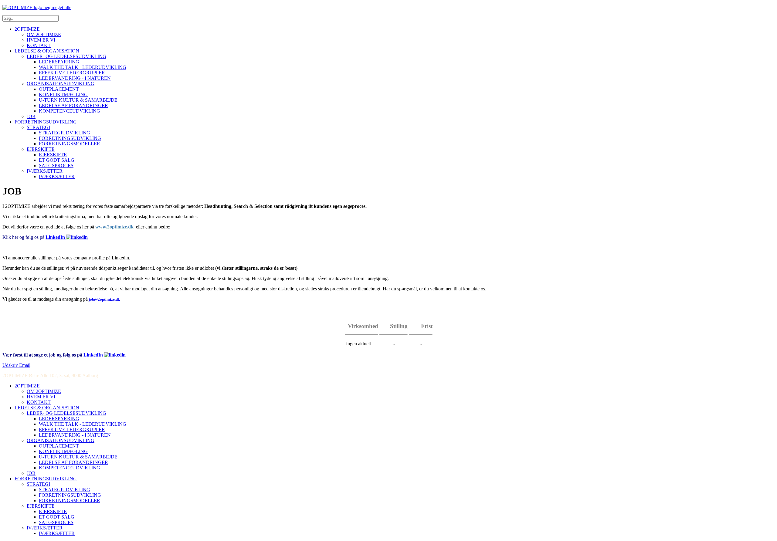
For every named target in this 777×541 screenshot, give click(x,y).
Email (24, 365)
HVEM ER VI (41, 39)
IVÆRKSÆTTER (45, 171)
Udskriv (10, 365)
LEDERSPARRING (59, 61)
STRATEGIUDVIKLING (64, 132)
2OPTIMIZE (27, 29)
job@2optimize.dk (104, 299)
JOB (31, 116)
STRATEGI (38, 127)
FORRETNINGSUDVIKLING (46, 121)
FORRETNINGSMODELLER (69, 143)
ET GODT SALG (56, 160)
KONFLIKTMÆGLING (63, 94)
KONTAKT (39, 45)
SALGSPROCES (56, 165)
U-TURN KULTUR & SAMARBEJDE (78, 100)
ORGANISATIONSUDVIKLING (60, 83)
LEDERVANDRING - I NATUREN (75, 78)
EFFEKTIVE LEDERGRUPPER (72, 72)
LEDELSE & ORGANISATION (47, 50)
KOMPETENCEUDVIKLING (69, 110)
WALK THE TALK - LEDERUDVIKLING (82, 67)
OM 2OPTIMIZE (44, 34)
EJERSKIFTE (41, 149)
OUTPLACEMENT (59, 89)
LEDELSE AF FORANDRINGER (73, 105)
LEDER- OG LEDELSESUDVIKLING (66, 56)
